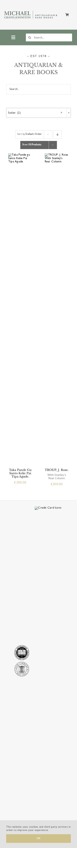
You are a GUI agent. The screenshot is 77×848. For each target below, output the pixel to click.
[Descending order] (58, 134)
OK (38, 838)
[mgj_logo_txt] (31, 10)
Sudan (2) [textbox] (35, 113)
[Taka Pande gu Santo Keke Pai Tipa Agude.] (20, 155)
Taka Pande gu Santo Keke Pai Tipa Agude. (20, 473)
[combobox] (38, 113)
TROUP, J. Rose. (57, 474)
